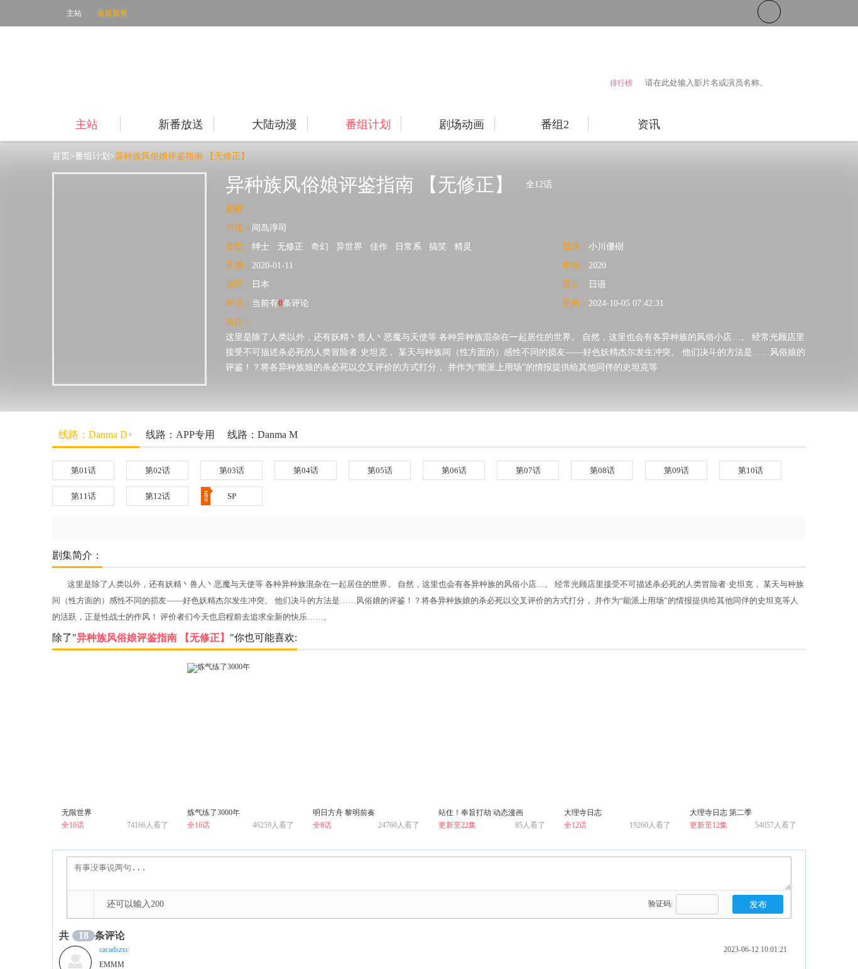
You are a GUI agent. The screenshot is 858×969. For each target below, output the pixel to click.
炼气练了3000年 (213, 812)
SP (231, 496)
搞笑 (438, 246)
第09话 (676, 470)
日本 (260, 284)
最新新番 (112, 13)
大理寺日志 (583, 812)
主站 (74, 13)
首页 (61, 156)
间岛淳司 (269, 228)
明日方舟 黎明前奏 (344, 812)
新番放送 (181, 124)
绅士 (260, 246)
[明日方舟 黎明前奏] (366, 733)
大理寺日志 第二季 (721, 812)
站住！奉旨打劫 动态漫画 (480, 812)
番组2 (555, 124)
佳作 (379, 246)
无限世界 (77, 812)
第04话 (305, 470)
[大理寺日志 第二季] (743, 733)
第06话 (454, 470)
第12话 (157, 496)
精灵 (463, 246)
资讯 (649, 124)
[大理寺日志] (617, 733)
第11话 (83, 496)
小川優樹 (606, 246)
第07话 (528, 470)
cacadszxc (114, 949)
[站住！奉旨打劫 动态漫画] (491, 733)
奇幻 (320, 246)
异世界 (349, 246)
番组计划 (368, 124)
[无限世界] (115, 733)
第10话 (750, 470)
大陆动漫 (274, 124)
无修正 (290, 246)
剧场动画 (461, 124)
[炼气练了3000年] (240, 733)
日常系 (408, 246)
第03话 (231, 470)
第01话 (83, 470)
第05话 (380, 470)
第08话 (602, 470)
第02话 (157, 470)
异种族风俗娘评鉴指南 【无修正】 (182, 156)
